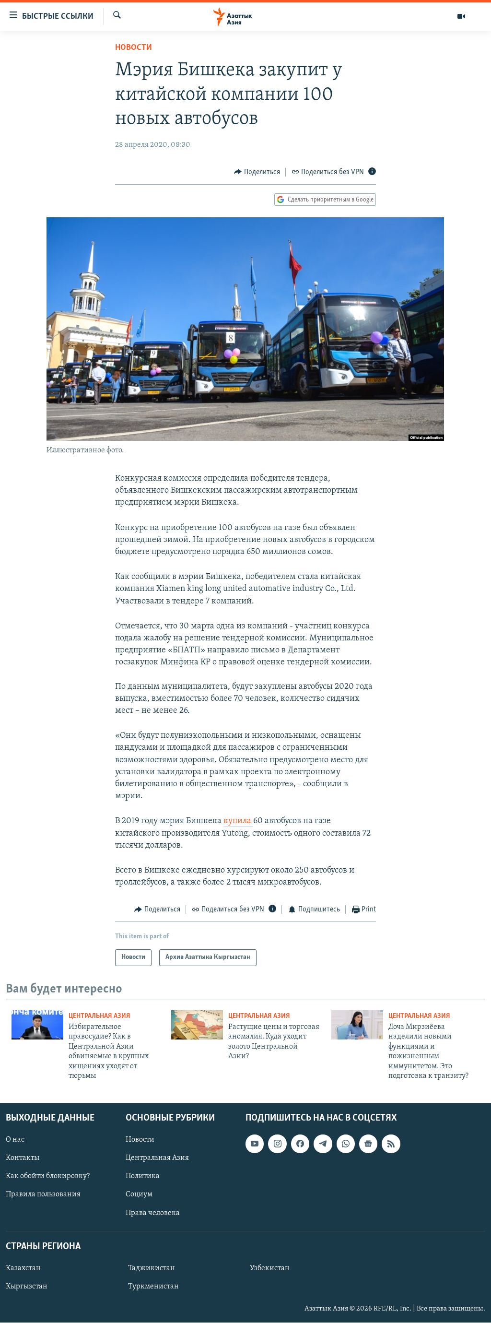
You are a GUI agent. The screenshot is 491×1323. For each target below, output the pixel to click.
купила (238, 821)
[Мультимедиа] (461, 16)
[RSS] (391, 1144)
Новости (133, 48)
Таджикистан (151, 1268)
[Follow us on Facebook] (300, 1144)
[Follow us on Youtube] (255, 1144)
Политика (143, 1177)
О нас (15, 1140)
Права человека (153, 1213)
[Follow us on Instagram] (277, 1144)
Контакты (22, 1158)
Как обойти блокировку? (48, 1177)
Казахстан (23, 1268)
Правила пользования (43, 1195)
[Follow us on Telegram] (323, 1144)
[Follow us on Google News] (368, 1144)
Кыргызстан (26, 1286)
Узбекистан (270, 1268)
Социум (139, 1195)
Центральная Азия (99, 1016)
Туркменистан (153, 1286)
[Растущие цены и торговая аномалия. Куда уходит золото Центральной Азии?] (197, 1025)
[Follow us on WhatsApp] (346, 1144)
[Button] (257, 172)
